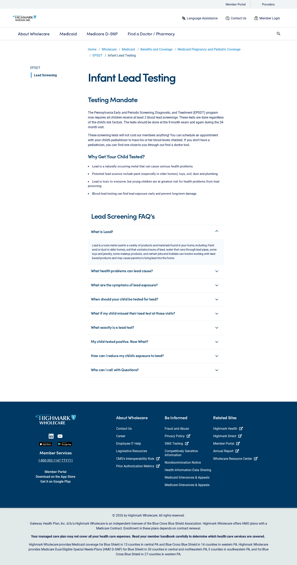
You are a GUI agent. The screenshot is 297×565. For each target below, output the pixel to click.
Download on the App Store (55, 476)
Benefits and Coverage (156, 49)
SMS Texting (174, 443)
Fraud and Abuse (177, 428)
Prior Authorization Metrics (135, 466)
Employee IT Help (128, 443)
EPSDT (98, 55)
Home (92, 49)
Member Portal (236, 4)
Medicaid (128, 49)
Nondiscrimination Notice (183, 462)
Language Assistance (202, 18)
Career (120, 436)
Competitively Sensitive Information (181, 453)
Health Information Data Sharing (188, 470)
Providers (268, 4)
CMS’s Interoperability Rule (135, 458)
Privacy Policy (175, 436)
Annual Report (223, 451)
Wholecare (109, 49)
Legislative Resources (131, 451)
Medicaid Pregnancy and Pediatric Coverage (209, 49)
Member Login (269, 18)
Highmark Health (225, 428)
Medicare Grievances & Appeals (187, 485)
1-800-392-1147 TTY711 (55, 460)
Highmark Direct (224, 436)
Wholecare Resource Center (232, 458)
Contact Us (238, 18)
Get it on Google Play (55, 481)
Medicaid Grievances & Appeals (187, 477)
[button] (278, 33)
